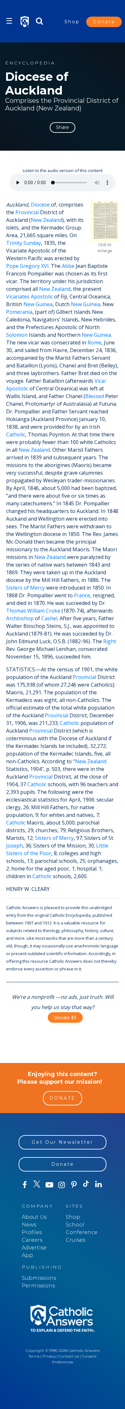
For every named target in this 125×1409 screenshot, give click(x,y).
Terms (33, 1356)
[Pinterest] (74, 1185)
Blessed (94, 396)
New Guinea (38, 304)
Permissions (38, 1286)
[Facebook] (25, 1185)
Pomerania (19, 311)
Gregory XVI (34, 265)
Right (109, 641)
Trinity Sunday (23, 242)
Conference (81, 1232)
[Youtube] (49, 1185)
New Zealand (46, 219)
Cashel (49, 618)
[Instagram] (61, 1185)
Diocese (40, 204)
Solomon (17, 334)
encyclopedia (30, 63)
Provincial (27, 212)
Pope (12, 265)
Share (62, 127)
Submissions (39, 1278)
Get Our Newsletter (62, 1142)
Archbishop (20, 618)
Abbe (68, 265)
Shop (72, 22)
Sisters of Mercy (25, 587)
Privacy (49, 1356)
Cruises (75, 1240)
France (82, 595)
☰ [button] (9, 21)
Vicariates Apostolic (29, 296)
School (75, 1225)
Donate (104, 22)
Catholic (15, 434)
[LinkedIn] (98, 1185)
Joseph (14, 845)
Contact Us (69, 1356)
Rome (94, 342)
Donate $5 (65, 1017)
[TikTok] (86, 1185)
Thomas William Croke (33, 610)
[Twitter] (37, 1185)
